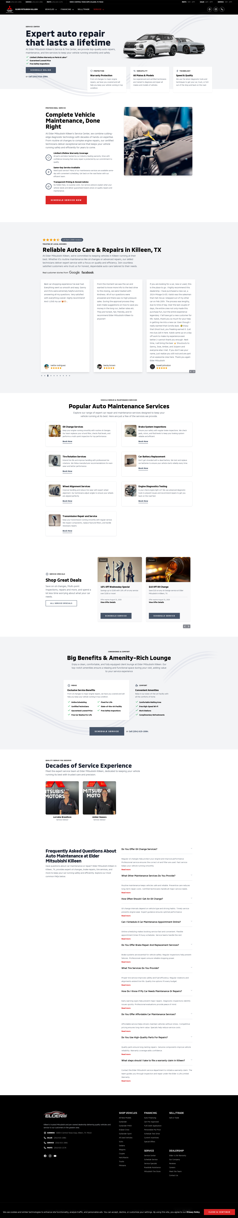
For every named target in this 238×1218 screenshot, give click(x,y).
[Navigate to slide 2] (45, 375)
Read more (126, 869)
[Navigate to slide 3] (48, 375)
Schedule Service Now (66, 200)
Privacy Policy (193, 1212)
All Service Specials (61, 603)
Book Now (67, 441)
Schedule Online (40, 70)
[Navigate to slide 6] (57, 375)
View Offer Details (108, 602)
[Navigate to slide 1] (42, 375)
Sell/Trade (84, 9)
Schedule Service (116, 616)
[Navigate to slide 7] (60, 375)
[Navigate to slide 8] (63, 375)
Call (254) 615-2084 (38, 76)
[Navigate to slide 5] (54, 375)
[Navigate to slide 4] (51, 375)
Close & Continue (219, 1212)
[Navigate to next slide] (193, 371)
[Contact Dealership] (215, 9)
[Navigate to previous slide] (190, 371)
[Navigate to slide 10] (70, 375)
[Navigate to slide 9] (67, 375)
